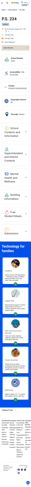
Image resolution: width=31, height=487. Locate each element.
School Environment (20, 443)
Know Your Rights (19, 439)
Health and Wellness (19, 429)
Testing (12, 440)
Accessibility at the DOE (20, 424)
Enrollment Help (5, 429)
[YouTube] (19, 473)
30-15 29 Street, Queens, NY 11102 (15, 30)
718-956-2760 (9, 35)
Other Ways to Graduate (5, 443)
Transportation (20, 435)
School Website (9, 42)
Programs (13, 447)
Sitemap (21, 465)
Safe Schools (20, 447)
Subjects (12, 437)
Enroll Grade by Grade (5, 424)
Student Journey (12, 443)
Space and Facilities (19, 456)
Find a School (12, 10)
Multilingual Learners (13, 429)
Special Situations (19, 451)
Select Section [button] (8, 48)
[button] (15, 132)
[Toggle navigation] (2, 3)
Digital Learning (12, 433)
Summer (4, 439)
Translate (24, 5)
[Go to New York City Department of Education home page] (20, 2)
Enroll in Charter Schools (4, 434)
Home (4, 10)
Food (18, 432)
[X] (25, 469)
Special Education (12, 424)
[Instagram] (22, 469)
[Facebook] (19, 469)
